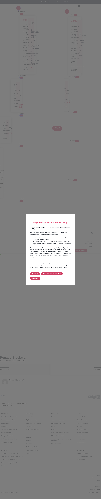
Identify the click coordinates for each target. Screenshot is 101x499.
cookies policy (63, 267)
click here (36, 256)
